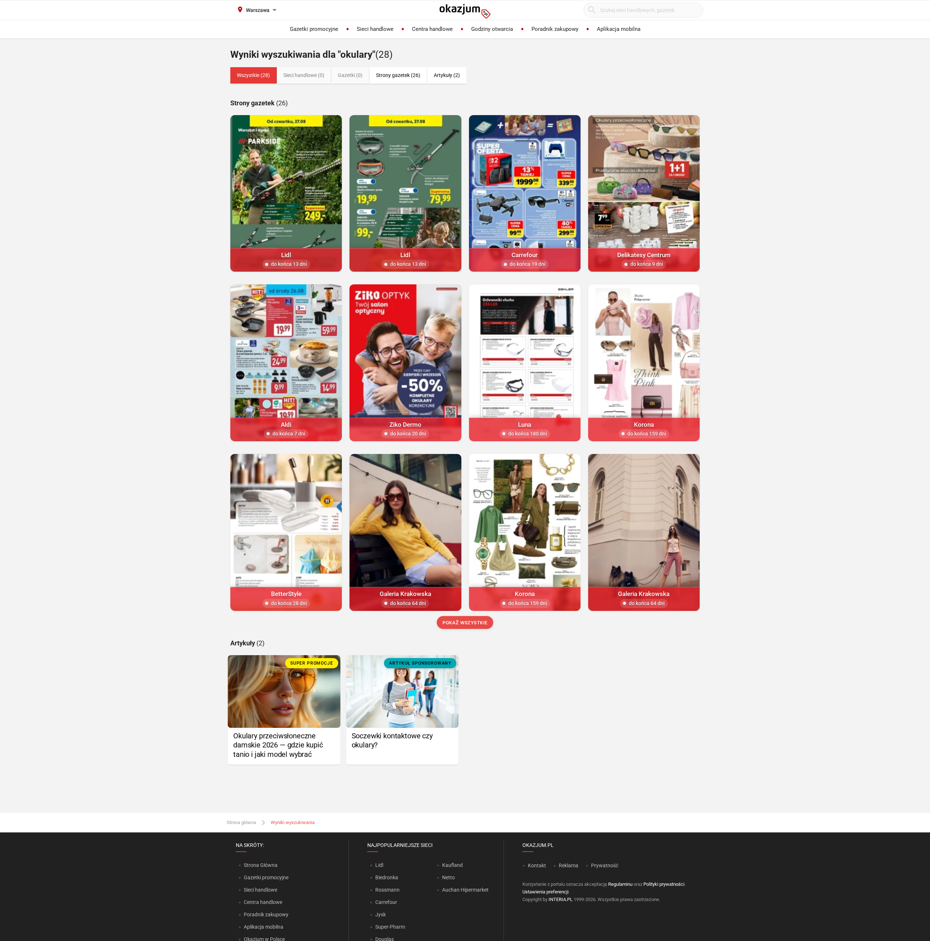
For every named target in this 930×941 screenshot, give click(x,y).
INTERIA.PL (561, 899)
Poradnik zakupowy (266, 914)
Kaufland (452, 865)
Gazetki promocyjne (266, 877)
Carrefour (386, 902)
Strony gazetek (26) (398, 75)
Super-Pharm (390, 927)
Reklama (568, 865)
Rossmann (387, 890)
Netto (448, 877)
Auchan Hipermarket (465, 890)
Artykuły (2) (447, 75)
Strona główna (241, 822)
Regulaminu (620, 884)
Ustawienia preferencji (545, 892)
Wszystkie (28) (253, 75)
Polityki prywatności (663, 884)
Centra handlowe (263, 902)
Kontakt (537, 865)
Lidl (379, 865)
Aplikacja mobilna (263, 927)
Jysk (380, 914)
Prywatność (604, 865)
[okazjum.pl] (465, 11)
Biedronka (386, 877)
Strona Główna (261, 865)
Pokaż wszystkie (465, 622)
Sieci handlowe (260, 890)
